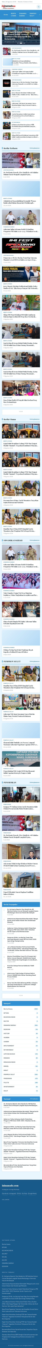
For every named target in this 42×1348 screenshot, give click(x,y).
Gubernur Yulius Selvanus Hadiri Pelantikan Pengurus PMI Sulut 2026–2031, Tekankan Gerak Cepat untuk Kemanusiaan (24, 72)
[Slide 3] (21, 43)
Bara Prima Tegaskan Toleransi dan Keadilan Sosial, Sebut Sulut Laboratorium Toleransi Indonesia (21, 1143)
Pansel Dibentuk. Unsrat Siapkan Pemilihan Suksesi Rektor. (18, 893)
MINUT (6, 1070)
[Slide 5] (24, 43)
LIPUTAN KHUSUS (9, 1054)
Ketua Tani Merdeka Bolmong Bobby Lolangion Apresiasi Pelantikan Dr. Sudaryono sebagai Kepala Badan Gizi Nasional (22, 984)
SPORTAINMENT (9, 1087)
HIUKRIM (6, 1037)
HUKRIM (6, 1042)
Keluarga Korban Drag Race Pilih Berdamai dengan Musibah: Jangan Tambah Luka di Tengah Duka (23, 125)
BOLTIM (6, 1021)
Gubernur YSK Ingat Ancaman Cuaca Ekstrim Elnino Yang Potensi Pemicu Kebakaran (24, 104)
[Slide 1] (17, 43)
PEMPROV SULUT (33, 15)
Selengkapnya (34, 1099)
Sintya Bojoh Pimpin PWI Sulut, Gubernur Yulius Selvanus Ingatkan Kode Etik (19, 623)
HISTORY (7, 1033)
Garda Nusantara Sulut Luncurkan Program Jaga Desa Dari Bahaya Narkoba (23, 115)
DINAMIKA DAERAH (22, 15)
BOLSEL (4, 1257)
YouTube (24, 1193)
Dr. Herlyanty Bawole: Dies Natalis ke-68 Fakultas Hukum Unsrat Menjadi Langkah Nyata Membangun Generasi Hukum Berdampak (25, 51)
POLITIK (6, 1083)
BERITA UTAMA (13, 15)
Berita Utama (8, 1009)
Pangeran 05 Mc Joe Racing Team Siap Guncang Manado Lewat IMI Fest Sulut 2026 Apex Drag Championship (25, 83)
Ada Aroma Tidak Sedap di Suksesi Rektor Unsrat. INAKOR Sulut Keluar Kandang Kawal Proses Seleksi (20, 865)
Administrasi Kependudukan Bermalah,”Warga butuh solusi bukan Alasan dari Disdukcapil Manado (24, 62)
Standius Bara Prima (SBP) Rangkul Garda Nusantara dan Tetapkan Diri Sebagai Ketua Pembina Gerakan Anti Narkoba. (18, 530)
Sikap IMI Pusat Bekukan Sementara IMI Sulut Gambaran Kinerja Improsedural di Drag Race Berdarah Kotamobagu (25, 136)
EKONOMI (7, 1029)
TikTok (19, 1193)
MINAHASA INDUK (9, 1062)
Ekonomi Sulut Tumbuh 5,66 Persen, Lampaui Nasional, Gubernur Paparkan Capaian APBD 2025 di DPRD (20, 744)
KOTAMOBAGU (8, 1050)
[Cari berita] (39, 7)
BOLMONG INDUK (9, 1017)
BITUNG (6, 1013)
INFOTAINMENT (9, 1046)
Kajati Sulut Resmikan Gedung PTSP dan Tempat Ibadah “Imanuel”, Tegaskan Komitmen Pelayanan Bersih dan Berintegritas (20, 445)
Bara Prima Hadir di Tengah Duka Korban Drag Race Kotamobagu (20, 401)
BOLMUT (4, 1254)
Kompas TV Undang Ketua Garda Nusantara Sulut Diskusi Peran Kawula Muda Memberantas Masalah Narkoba (20, 808)
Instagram (12, 1193)
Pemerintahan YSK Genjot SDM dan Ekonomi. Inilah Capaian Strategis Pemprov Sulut (19, 772)
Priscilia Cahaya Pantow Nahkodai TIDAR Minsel (20, 966)
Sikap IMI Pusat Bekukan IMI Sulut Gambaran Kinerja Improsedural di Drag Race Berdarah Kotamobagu (19, 316)
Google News (32, 1193)
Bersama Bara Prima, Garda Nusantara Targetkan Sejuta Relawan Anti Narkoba (20, 501)
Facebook (5, 1193)
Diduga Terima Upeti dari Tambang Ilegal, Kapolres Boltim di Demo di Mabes (18, 651)
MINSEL (6, 1066)
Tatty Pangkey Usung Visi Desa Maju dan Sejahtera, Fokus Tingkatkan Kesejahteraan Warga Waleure (20, 594)
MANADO (7, 1058)
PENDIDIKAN (8, 1078)
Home (6, 15)
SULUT (6, 1091)
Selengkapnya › (35, 148)
